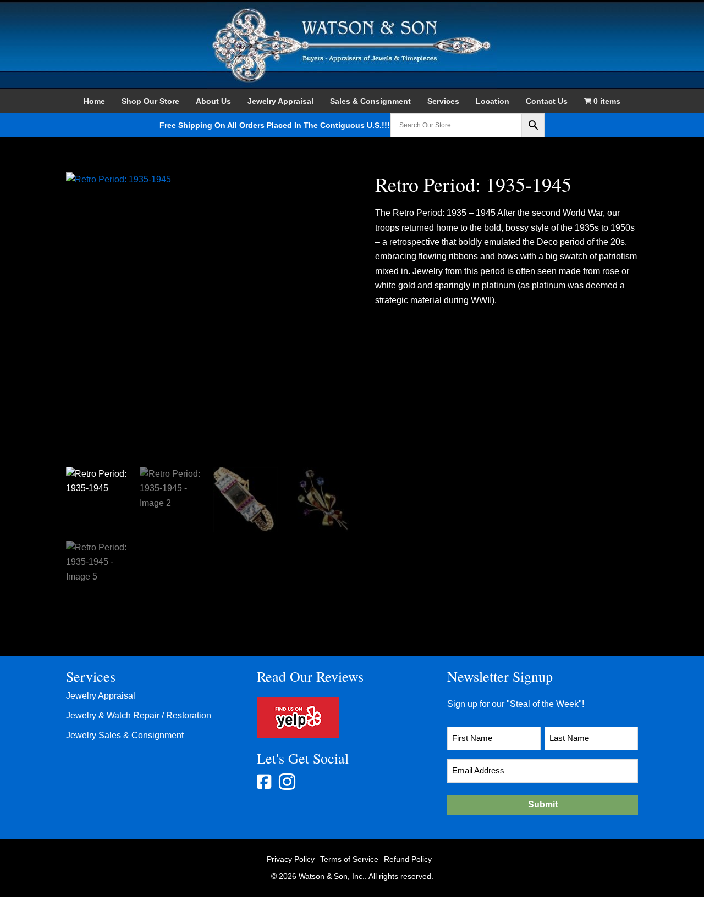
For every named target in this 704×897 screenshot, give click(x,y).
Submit (543, 804)
